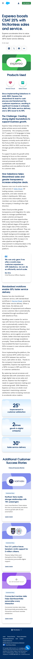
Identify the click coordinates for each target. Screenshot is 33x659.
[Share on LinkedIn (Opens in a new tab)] (9, 48)
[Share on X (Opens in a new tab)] (14, 48)
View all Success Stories (16, 468)
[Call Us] (27, 647)
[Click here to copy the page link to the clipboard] (24, 48)
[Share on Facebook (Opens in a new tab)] (19, 48)
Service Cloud (10, 88)
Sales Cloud (23, 88)
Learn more (9, 517)
